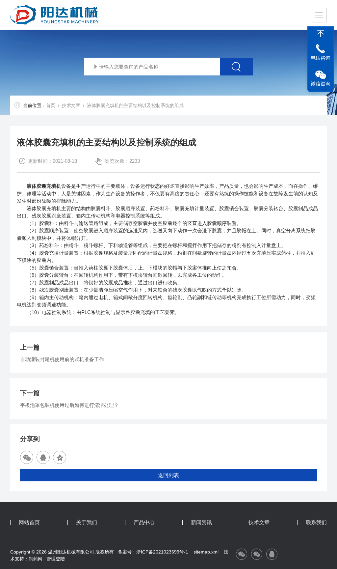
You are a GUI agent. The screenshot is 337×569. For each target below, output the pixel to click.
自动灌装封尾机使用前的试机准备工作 (62, 359)
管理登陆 (55, 558)
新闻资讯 (201, 522)
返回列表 (168, 475)
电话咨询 (320, 58)
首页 (50, 105)
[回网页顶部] (320, 33)
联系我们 (316, 522)
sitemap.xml (206, 552)
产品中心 (144, 522)
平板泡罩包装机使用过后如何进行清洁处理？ (69, 405)
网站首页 (29, 522)
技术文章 (71, 105)
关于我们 (86, 522)
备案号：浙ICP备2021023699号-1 (153, 552)
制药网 (35, 558)
